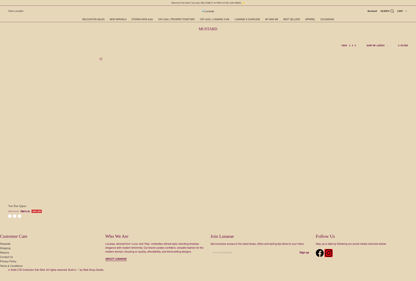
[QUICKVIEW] (98, 194)
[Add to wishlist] (100, 59)
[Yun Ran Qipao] (57, 127)
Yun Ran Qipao (17, 206)
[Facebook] (320, 253)
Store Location (15, 11)
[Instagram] (329, 253)
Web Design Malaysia (117, 270)
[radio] (9, 216)
